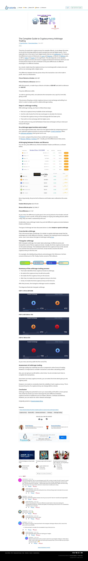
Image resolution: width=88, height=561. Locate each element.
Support (31, 552)
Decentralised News (32, 43)
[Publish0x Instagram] (80, 553)
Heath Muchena (23, 43)
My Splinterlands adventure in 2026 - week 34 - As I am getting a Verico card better (60, 462)
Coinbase (34, 139)
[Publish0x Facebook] (73, 553)
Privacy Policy (80, 555)
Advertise (27, 552)
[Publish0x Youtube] (82, 553)
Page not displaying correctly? (44, 547)
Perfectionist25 (25, 466)
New (25, 7)
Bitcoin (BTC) (31, 412)
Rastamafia (25, 510)
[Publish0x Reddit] (78, 553)
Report (35, 486)
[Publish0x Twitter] (75, 553)
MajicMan (24, 496)
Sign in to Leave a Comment (44, 473)
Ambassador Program (18, 552)
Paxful (33, 58)
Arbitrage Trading (58, 412)
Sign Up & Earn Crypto (76, 7)
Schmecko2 (25, 479)
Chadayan (24, 522)
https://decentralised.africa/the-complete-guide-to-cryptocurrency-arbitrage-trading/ (39, 409)
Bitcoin (37, 7)
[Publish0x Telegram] (77, 553)
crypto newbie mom (44, 466)
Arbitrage (50, 412)
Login (67, 7)
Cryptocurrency (23, 412)
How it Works (7, 552)
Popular (20, 7)
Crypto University (56, 131)
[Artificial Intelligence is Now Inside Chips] (27, 455)
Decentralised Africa (37, 401)
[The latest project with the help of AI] (44, 455)
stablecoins (57, 54)
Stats (23, 552)
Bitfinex (63, 56)
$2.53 (20, 45)
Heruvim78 (59, 466)
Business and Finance (40, 412)
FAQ (12, 552)
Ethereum (43, 7)
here (52, 237)
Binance (49, 56)
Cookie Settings (36, 552)
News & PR (31, 7)
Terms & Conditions (73, 555)
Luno (43, 56)
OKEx (26, 58)
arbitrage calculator (26, 133)
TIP (63, 437)
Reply (30, 486)
